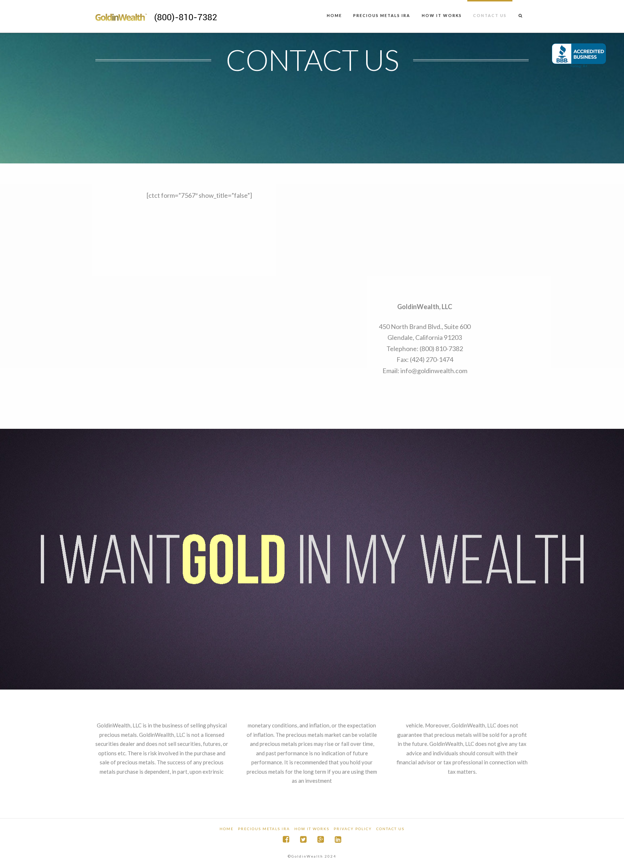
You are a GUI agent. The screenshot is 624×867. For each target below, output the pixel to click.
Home (227, 829)
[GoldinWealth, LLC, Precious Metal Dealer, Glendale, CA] (579, 55)
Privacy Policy (353, 829)
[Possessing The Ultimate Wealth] (167, 15)
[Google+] (320, 839)
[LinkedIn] (338, 839)
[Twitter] (303, 839)
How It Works (311, 829)
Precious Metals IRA (264, 829)
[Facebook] (286, 839)
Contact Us (390, 829)
